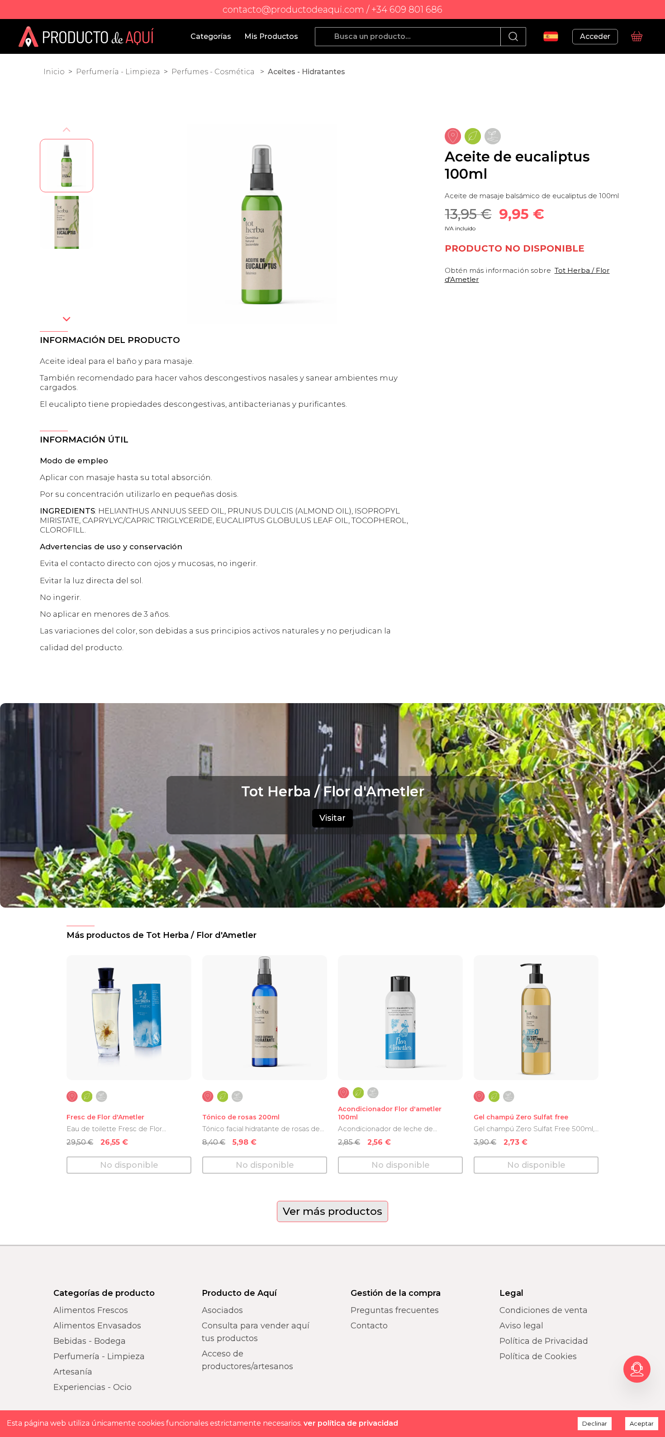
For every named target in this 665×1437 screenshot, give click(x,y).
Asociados (222, 1310)
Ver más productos (332, 1211)
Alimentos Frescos (90, 1310)
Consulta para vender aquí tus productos (255, 1332)
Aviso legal (521, 1326)
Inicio (54, 71)
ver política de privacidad (351, 1423)
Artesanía (72, 1372)
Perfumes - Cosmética (213, 71)
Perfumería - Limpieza (118, 71)
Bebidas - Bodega (89, 1341)
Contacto (369, 1326)
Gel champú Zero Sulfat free (521, 1117)
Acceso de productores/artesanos (247, 1360)
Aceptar (642, 1423)
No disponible (129, 1165)
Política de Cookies (538, 1356)
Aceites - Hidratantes (306, 71)
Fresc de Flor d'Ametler (105, 1117)
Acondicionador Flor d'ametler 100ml (390, 1113)
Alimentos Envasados (97, 1326)
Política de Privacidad (543, 1341)
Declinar (594, 1423)
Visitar (332, 818)
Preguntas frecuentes (395, 1310)
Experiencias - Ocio (92, 1387)
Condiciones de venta (543, 1310)
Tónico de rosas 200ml (241, 1117)
